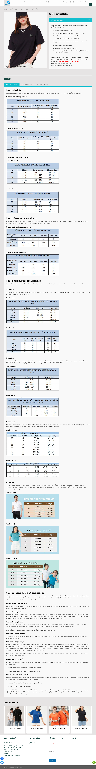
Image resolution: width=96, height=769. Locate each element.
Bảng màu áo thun (27, 84)
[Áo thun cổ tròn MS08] (59, 716)
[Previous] (4, 720)
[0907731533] (2, 758)
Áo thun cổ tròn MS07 (14, 728)
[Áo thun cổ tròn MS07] (14, 716)
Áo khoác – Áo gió (81, 2)
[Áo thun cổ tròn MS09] (37, 716)
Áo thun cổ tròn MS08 (59, 728)
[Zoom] (6, 66)
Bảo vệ (47, 2)
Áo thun (34, 2)
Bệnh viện (72, 2)
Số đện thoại (52, 752)
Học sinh (41, 2)
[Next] (92, 720)
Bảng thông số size (11, 84)
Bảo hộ (52, 2)
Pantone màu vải (31, 746)
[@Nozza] (2, 762)
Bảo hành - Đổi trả (42, 84)
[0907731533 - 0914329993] (94, 762)
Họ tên (51, 744)
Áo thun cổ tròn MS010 (81, 728)
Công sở (28, 2)
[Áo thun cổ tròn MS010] (81, 716)
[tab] (7, 79)
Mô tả (7, 79)
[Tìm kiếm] (90, 4)
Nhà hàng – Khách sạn (61, 2)
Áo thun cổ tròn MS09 (37, 728)
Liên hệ (89, 2)
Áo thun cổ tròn (31, 9)
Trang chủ (22, 2)
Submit (52, 760)
